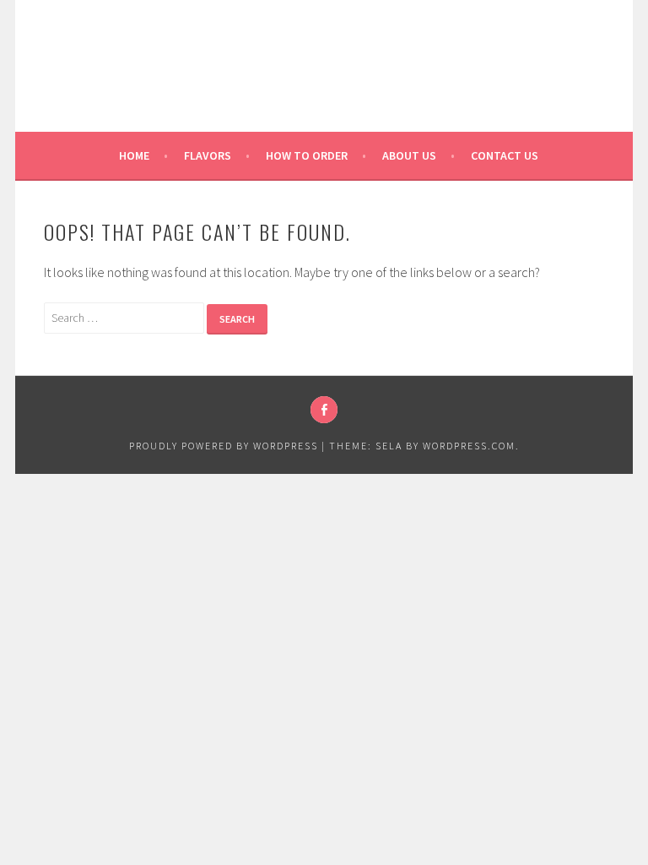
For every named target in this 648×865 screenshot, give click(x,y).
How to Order (307, 155)
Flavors (207, 155)
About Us (409, 155)
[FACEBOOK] (324, 409)
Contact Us (504, 155)
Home (134, 155)
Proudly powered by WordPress (223, 445)
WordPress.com (469, 445)
